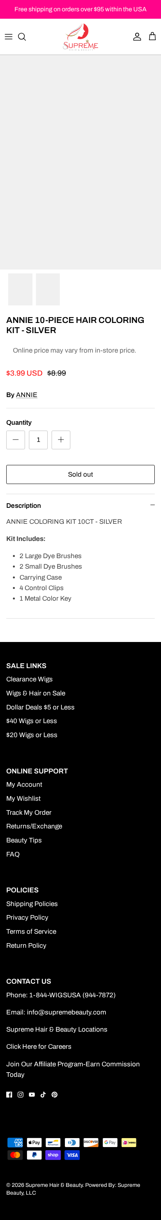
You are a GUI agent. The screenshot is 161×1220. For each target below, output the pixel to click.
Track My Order (29, 812)
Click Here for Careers (39, 1046)
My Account (24, 784)
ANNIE (27, 395)
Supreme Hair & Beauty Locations (56, 1029)
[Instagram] (20, 1095)
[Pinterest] (54, 1095)
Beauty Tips (24, 840)
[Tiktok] (43, 1095)
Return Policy (26, 945)
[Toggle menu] (8, 36)
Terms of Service (31, 931)
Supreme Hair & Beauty (53, 1185)
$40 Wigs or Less (31, 721)
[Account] (135, 36)
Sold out (80, 474)
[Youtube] (32, 1095)
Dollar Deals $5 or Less (40, 707)
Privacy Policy (27, 917)
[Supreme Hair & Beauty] (80, 37)
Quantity (19, 422)
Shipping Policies (32, 904)
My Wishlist (23, 798)
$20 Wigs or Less (31, 735)
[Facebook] (9, 1095)
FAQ (13, 854)
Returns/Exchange (34, 826)
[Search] (25, 36)
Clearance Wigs (29, 679)
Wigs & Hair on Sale (35, 693)
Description (23, 505)
